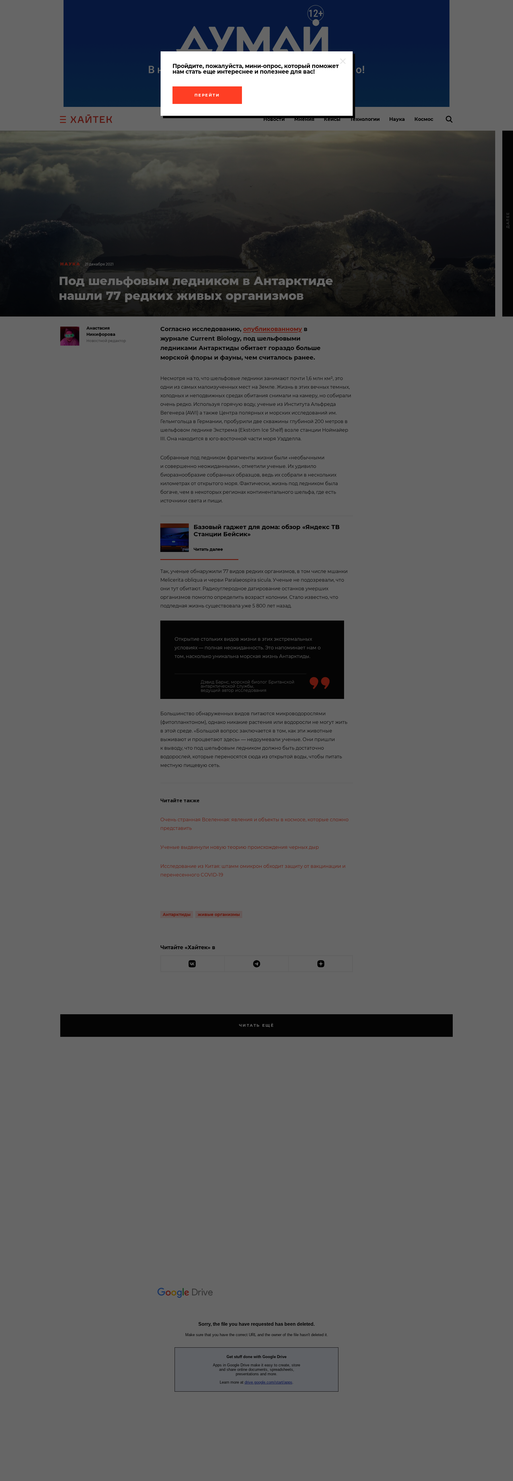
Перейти (207, 95)
